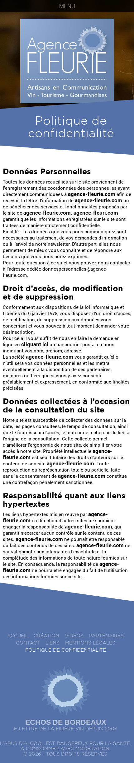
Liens (52, 643)
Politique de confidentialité (65, 650)
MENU (67, 7)
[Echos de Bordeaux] (65, 688)
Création (46, 636)
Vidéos (74, 636)
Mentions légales (90, 643)
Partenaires (106, 636)
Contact (28, 643)
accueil (17, 636)
